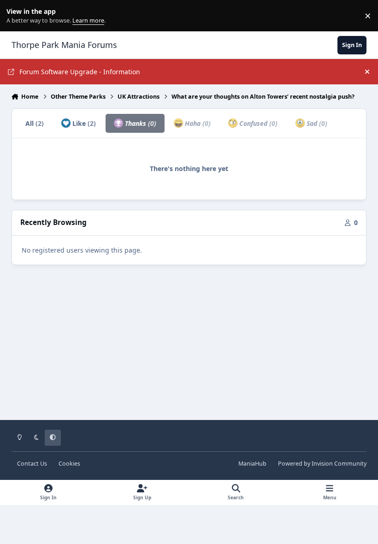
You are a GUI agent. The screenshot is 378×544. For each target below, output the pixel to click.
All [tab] (34, 123)
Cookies (69, 463)
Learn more (17, 16)
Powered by (322, 463)
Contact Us (32, 463)
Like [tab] (83, 123)
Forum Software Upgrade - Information (79, 71)
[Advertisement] (189, 349)
